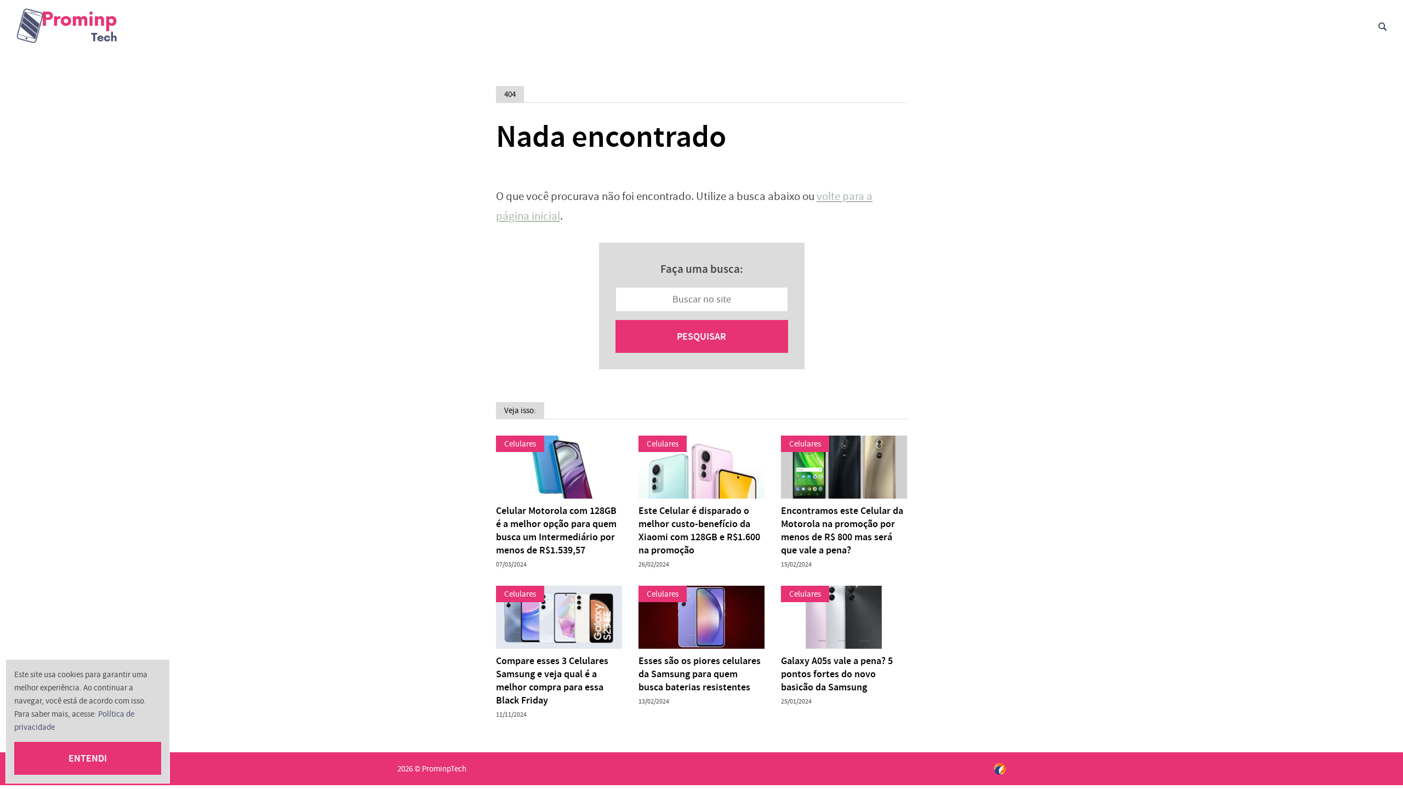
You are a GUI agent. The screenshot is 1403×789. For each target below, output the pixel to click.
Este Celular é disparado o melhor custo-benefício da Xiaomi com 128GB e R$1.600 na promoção (699, 530)
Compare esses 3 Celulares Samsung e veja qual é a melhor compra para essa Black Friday (552, 680)
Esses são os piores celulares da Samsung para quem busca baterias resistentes (699, 674)
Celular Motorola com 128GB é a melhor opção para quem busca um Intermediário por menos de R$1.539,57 (556, 530)
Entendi (88, 758)
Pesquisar (701, 336)
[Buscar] (1382, 26)
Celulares (520, 443)
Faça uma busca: (701, 269)
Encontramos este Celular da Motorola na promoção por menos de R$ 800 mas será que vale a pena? (842, 530)
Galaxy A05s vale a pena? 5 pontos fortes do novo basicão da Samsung (837, 674)
